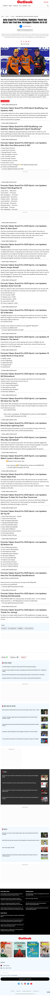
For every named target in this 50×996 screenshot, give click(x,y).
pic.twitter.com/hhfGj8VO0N (35, 465)
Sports (7, 16)
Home (2, 16)
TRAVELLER (15, 5)
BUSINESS (5, 5)
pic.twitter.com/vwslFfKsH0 (9, 584)
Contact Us (18, 991)
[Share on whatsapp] (29, 41)
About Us (12, 991)
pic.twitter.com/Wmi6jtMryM (37, 414)
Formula (12, 16)
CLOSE (48, 992)
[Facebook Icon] (19, 984)
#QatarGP (27, 165)
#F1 (22, 165)
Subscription (6, 965)
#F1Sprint (16, 165)
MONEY (10, 5)
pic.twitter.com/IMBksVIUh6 (9, 328)
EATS (20, 5)
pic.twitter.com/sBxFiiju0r (29, 601)
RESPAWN (25, 5)
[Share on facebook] (21, 41)
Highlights (20, 628)
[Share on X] (24, 41)
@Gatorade (33, 165)
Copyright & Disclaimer (26, 991)
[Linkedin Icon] (28, 984)
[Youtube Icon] (31, 984)
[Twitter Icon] (22, 984)
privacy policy (14, 975)
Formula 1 (4, 628)
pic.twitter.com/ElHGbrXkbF (9, 167)
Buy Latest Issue (7, 968)
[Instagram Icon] (25, 984)
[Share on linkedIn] (26, 41)
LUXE (29, 5)
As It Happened (12, 628)
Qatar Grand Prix (29, 628)
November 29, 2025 (17, 169)
